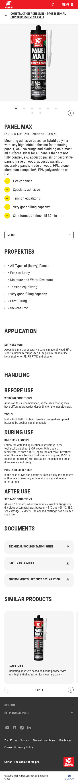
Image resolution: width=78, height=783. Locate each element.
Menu (11, 235)
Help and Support (16, 713)
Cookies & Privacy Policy (18, 747)
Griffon (9, 705)
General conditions (44, 740)
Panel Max (16, 666)
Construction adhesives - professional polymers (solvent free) (38, 15)
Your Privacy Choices (16, 740)
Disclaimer (65, 740)
